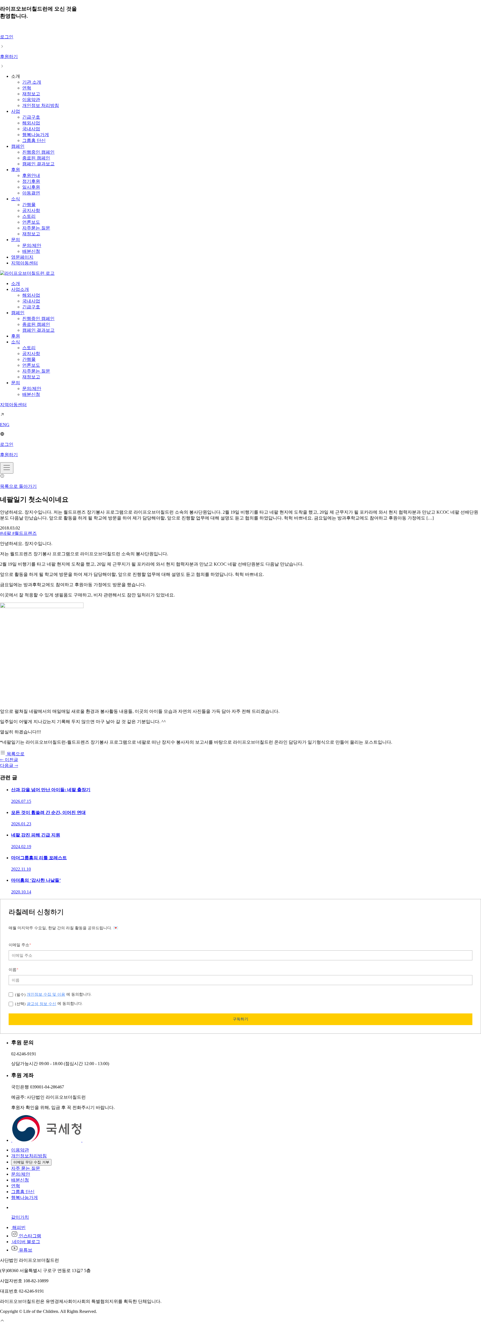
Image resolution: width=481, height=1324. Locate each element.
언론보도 (31, 222)
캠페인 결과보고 (38, 163)
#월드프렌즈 (24, 533)
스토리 (29, 216)
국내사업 (31, 128)
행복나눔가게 (35, 134)
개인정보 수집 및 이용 (46, 994)
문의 (15, 239)
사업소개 (20, 289)
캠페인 (17, 146)
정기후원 (31, 181)
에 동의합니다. (53, 994)
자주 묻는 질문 (25, 1168)
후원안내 (31, 175)
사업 (15, 111)
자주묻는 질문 (36, 228)
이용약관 (31, 99)
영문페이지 (22, 257)
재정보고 (31, 93)
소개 (15, 283)
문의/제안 (31, 245)
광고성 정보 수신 (41, 1003)
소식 (15, 198)
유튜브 (25, 1250)
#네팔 (6, 533)
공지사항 (31, 210)
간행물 (29, 204)
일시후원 (31, 187)
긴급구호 (31, 117)
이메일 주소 (20, 945)
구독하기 (240, 1019)
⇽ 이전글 (9, 759)
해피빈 (18, 1227)
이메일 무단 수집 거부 (31, 1162)
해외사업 (31, 123)
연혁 (26, 88)
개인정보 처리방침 (40, 105)
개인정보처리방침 (29, 1155)
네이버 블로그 (25, 1241)
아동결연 (31, 193)
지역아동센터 (24, 263)
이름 (13, 970)
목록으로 (15, 753)
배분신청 (31, 251)
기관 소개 (31, 82)
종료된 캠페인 (36, 158)
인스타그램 (29, 1235)
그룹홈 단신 (34, 140)
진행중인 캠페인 (38, 152)
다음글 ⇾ (9, 765)
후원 (15, 169)
